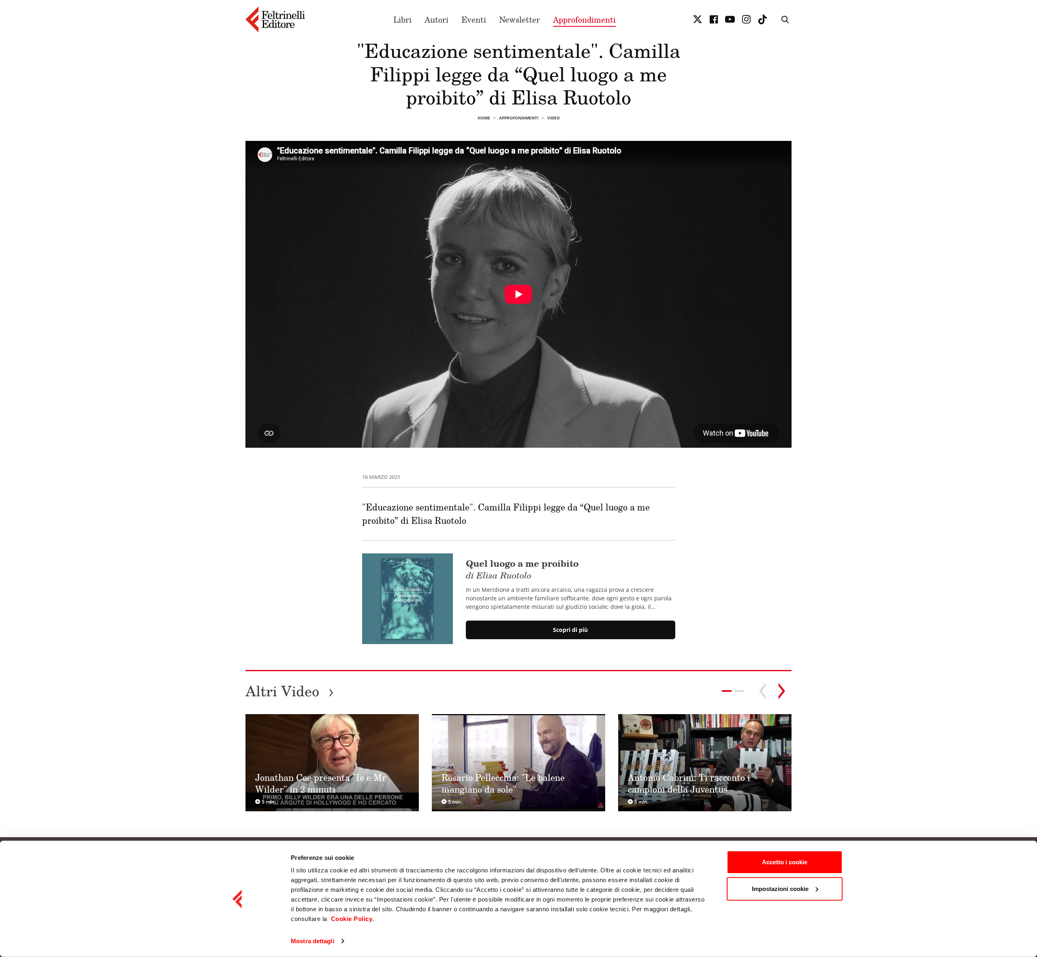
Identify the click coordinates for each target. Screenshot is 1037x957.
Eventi (473, 19)
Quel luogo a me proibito (522, 568)
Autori (436, 19)
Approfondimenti (584, 19)
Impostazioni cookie (780, 888)
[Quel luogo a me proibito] (407, 598)
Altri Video (289, 691)
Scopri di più (570, 630)
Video (553, 118)
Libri (402, 19)
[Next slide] (782, 691)
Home (484, 118)
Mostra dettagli (312, 941)
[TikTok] (762, 19)
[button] (740, 691)
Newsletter (519, 19)
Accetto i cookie (784, 862)
